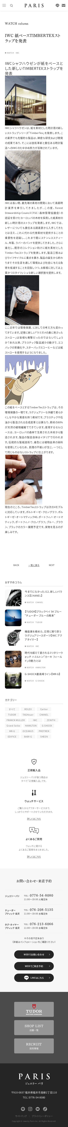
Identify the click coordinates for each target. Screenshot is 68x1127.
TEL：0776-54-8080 (34, 1097)
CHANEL (44, 714)
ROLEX (28, 709)
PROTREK (44, 731)
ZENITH (51, 720)
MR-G (12, 731)
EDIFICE (12, 736)
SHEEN (44, 736)
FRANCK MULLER (16, 720)
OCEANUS (28, 731)
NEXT (52, 565)
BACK (16, 565)
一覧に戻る (34, 565)
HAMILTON (30, 725)
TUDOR (12, 714)
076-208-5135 (41, 909)
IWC (35, 720)
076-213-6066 (41, 923)
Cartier (44, 709)
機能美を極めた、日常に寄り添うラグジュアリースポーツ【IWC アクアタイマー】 (43, 635)
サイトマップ (21, 1116)
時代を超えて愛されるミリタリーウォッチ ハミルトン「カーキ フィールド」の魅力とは (44, 656)
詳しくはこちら (34, 818)
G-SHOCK (47, 725)
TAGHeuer (28, 714)
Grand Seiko (13, 725)
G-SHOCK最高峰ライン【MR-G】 (42, 674)
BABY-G (28, 736)
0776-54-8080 (41, 895)
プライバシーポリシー (42, 1116)
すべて (12, 709)
